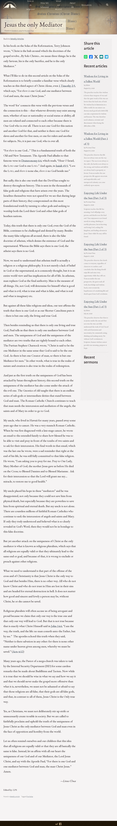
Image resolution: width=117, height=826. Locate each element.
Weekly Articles (17, 39)
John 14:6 (56, 626)
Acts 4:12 (18, 651)
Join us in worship (30, 5)
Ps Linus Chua (29, 31)
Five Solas (30, 797)
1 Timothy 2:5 (67, 86)
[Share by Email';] (101, 57)
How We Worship (44, 5)
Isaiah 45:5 (62, 166)
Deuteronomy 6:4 (31, 160)
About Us (72, 5)
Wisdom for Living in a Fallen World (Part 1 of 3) (96, 139)
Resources (87, 5)
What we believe (58, 5)
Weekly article (15, 797)
